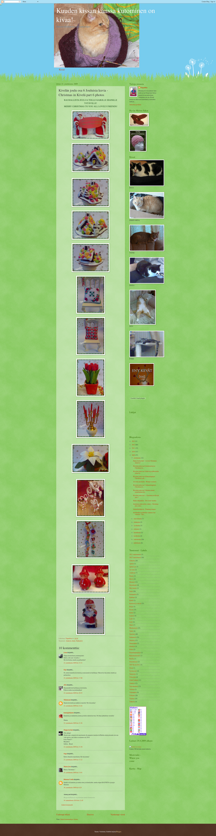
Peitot (131, 649)
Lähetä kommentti (67, 805)
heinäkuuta (137, 532)
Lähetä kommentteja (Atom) (69, 819)
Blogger (118, 831)
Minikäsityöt (133, 628)
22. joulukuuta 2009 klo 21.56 (73, 723)
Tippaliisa (144, 88)
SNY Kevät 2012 (134, 665)
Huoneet (132, 582)
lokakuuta (137, 522)
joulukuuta (137, 458)
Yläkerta (132, 701)
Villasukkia (133, 692)
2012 (133, 445)
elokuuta (137, 529)
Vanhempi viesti (118, 814)
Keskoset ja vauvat (135, 603)
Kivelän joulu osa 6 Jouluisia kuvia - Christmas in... (144, 467)
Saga (65, 753)
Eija (65, 670)
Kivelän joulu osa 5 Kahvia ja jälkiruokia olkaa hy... (146, 472)
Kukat (131, 613)
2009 (133, 455)
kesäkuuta (137, 536)
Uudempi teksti (63, 814)
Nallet (131, 631)
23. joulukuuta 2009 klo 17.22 (73, 760)
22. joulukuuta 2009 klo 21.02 (73, 706)
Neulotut (132, 634)
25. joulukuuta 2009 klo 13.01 (73, 772)
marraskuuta (138, 519)
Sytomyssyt (133, 671)
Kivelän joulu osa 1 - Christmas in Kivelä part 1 (146, 496)
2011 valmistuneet (135, 554)
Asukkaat (132, 573)
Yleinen (131, 698)
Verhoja (131, 689)
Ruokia (131, 659)
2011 (133, 448)
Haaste (131, 576)
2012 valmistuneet (135, 557)
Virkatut (132, 695)
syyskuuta (137, 525)
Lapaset (131, 616)
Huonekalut (133, 585)
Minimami (67, 700)
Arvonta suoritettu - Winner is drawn (144, 482)
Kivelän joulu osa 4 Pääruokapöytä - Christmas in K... (144, 477)
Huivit (131, 579)
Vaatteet (131, 683)
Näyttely (132, 640)
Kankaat (132, 597)
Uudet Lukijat (133, 680)
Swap (131, 668)
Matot (131, 625)
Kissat (62, 69)
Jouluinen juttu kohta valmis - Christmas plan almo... (145, 505)
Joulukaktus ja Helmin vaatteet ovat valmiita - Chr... (144, 513)
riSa (65, 685)
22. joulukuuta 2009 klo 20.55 (73, 693)
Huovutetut (132, 588)
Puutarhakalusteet (135, 652)
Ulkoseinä (132, 677)
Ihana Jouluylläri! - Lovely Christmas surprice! (145, 462)
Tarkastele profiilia (135, 104)
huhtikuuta (137, 543)
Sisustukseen (133, 662)
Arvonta (132, 570)
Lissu (65, 652)
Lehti (131, 619)
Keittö (131, 600)
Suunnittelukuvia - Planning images (144, 509)
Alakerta (68, 641)
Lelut (131, 622)
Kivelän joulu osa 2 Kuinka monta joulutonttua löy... (143, 491)
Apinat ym (132, 567)
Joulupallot (132, 594)
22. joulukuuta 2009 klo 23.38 (73, 747)
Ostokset (132, 646)
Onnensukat (133, 643)
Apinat (131, 564)
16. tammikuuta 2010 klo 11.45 (73, 800)
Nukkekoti (79, 641)
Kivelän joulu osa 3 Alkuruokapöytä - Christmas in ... (145, 486)
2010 (133, 451)
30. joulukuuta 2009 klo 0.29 (73, 787)
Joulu (73, 641)
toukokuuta (137, 539)
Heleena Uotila (69, 779)
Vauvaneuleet (133, 686)
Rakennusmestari (134, 656)
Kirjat (131, 606)
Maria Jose (67, 766)
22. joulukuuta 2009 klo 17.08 (73, 678)
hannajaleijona (69, 713)
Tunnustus (132, 674)
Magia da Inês (68, 730)
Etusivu (90, 814)
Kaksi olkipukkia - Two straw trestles (144, 501)
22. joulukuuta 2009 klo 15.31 (73, 663)
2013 (133, 441)
